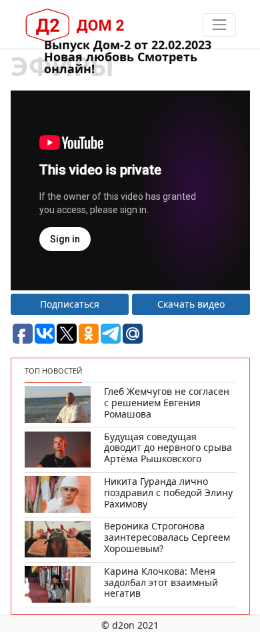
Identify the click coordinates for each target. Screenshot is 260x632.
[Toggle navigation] (219, 25)
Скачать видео (191, 304)
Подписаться (69, 304)
